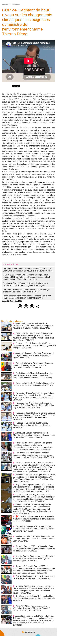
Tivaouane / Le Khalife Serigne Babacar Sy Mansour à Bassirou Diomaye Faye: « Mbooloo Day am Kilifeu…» (33, 405)
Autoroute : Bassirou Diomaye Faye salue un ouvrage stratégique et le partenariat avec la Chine (26, 290)
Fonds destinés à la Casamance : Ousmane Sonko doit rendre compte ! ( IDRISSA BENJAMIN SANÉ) (27, 297)
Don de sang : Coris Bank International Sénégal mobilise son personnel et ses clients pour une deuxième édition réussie (32, 455)
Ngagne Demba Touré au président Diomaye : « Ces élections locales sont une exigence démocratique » (34, 558)
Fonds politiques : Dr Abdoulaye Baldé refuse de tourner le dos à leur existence (33, 384)
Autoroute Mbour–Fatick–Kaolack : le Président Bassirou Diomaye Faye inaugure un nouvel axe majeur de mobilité (27, 269)
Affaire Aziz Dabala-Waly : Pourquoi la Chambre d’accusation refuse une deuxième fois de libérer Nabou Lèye (34, 435)
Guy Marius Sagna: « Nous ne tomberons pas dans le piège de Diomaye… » (34, 577)
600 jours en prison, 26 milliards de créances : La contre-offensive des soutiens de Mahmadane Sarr (34, 538)
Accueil (5, 4)
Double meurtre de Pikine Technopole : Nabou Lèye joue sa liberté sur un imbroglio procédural (34, 597)
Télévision (15, 4)
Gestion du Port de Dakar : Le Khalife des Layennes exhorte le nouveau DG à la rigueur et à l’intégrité (25, 284)
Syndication (30, 632)
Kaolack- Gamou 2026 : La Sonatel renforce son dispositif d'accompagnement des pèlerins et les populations (34, 548)
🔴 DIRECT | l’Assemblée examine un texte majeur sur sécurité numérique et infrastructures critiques (33, 518)
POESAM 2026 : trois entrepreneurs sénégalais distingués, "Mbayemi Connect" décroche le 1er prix (31, 608)
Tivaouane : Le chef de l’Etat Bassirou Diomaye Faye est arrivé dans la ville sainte (32, 424)
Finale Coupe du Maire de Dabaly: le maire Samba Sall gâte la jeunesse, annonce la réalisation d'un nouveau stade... (32, 375)
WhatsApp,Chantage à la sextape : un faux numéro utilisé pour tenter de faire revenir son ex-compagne (34, 528)
